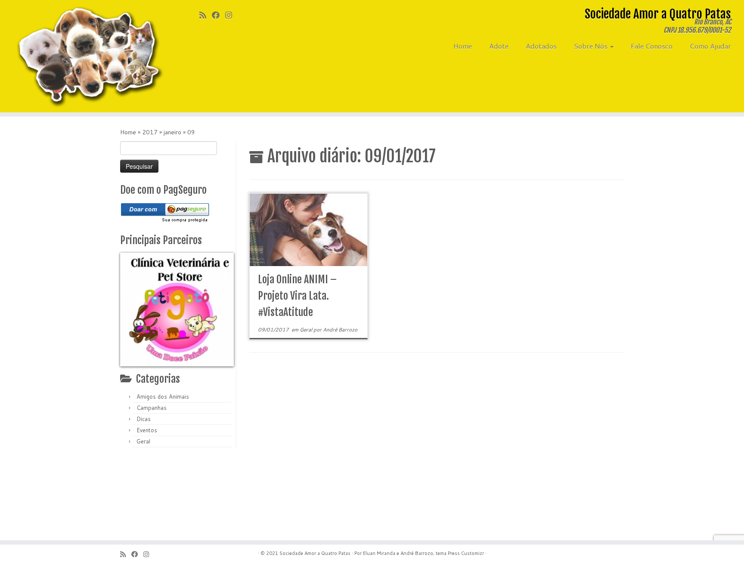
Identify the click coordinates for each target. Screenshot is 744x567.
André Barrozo (340, 329)
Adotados (541, 46)
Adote (498, 46)
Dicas (143, 419)
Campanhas (151, 408)
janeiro (172, 132)
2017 (150, 132)
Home (462, 46)
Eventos (146, 430)
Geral (143, 441)
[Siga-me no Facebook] (218, 15)
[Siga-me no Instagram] (231, 15)
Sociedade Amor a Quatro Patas (314, 553)
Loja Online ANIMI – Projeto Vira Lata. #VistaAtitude (297, 296)
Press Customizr (466, 553)
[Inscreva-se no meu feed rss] (205, 15)
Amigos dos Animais (162, 396)
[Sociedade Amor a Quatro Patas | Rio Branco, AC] (86, 56)
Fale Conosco (652, 46)
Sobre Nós (591, 46)
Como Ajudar (710, 46)
